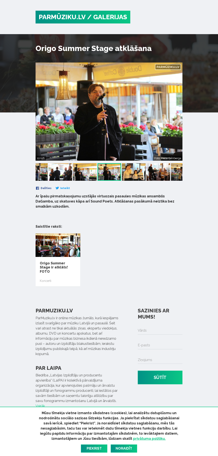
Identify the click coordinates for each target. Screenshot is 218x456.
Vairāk (40, 406)
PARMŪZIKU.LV (62, 17)
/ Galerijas (107, 17)
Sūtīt (160, 377)
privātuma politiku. (149, 439)
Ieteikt (65, 188)
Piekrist (94, 448)
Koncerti (45, 281)
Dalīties (46, 188)
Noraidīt (124, 448)
